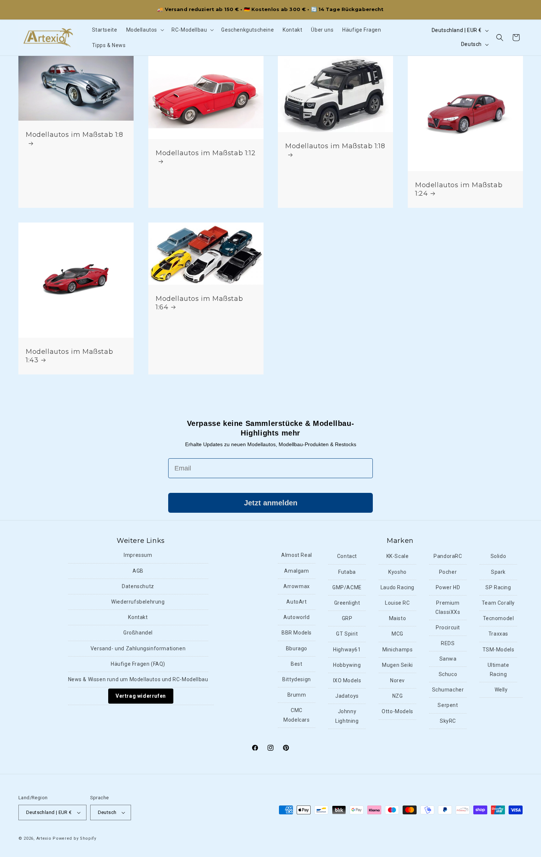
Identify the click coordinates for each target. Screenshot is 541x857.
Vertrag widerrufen (141, 696)
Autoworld (296, 617)
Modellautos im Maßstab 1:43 (69, 355)
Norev (397, 680)
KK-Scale (397, 556)
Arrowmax (296, 586)
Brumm (296, 695)
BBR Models (297, 633)
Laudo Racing (397, 587)
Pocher (448, 572)
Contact (347, 556)
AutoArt (296, 602)
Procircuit (448, 628)
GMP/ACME (347, 587)
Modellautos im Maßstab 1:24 (458, 189)
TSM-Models (498, 649)
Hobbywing (347, 665)
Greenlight (347, 603)
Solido (498, 556)
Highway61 (347, 649)
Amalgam (296, 571)
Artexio (44, 838)
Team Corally (498, 603)
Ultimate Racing (498, 669)
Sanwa (448, 659)
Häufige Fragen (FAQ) (138, 664)
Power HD (448, 587)
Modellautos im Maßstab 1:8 (74, 134)
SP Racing (498, 587)
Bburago (296, 648)
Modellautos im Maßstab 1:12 (205, 153)
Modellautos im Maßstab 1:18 (335, 146)
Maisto (397, 618)
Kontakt (138, 617)
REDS (448, 643)
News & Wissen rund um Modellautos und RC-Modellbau (138, 679)
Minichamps (397, 649)
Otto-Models (397, 711)
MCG (397, 634)
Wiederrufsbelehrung (138, 602)
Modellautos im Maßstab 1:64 (199, 303)
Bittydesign (296, 679)
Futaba (347, 572)
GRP (347, 618)
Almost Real (296, 555)
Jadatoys (347, 696)
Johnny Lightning (346, 715)
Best (296, 664)
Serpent (448, 705)
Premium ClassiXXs (447, 607)
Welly (501, 690)
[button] (144, 30)
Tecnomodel (498, 618)
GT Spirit (347, 634)
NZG (397, 696)
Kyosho (397, 572)
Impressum (138, 555)
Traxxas (498, 634)
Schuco (448, 674)
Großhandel (138, 633)
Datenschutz (138, 586)
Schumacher (448, 690)
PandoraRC (448, 556)
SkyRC (448, 721)
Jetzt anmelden (270, 503)
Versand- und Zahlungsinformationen (138, 648)
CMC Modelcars (296, 714)
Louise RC (397, 603)
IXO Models (347, 680)
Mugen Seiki (397, 665)
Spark (498, 572)
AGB (138, 571)
